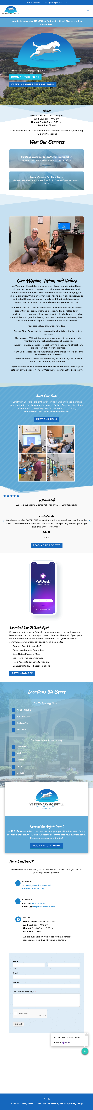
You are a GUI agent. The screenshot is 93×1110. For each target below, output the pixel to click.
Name (16, 961)
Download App (22, 673)
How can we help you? (24, 992)
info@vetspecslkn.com (43, 907)
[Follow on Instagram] (49, 1099)
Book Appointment (25, 77)
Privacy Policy (76, 1104)
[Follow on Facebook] (44, 1099)
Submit (18, 1024)
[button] (85, 1051)
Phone (16, 982)
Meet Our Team (46, 419)
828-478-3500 (37, 903)
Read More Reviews (46, 545)
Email (16, 973)
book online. (46, 24)
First (14, 969)
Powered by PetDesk (58, 1104)
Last (49, 969)
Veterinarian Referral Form (32, 84)
